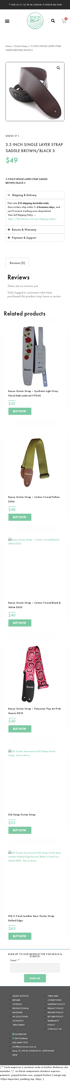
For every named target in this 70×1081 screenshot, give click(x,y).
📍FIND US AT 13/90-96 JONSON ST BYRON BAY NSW (35, 4)
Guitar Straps (21, 46)
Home (9, 46)
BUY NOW (19, 411)
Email (13, 960)
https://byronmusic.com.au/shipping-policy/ (32, 218)
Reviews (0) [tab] (17, 263)
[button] (7, 21)
